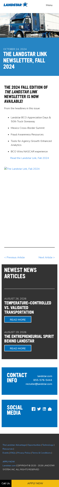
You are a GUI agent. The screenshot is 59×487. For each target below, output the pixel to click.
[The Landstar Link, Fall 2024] (29, 200)
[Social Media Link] (33, 410)
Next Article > (47, 257)
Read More (18, 320)
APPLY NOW (9, 461)
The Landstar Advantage (14, 445)
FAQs (13, 452)
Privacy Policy (24, 452)
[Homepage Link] (16, 6)
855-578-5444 (42, 380)
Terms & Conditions (41, 452)
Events (6, 452)
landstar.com (45, 376)
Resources (8, 448)
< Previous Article (14, 257)
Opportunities (34, 445)
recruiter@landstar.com (39, 384)
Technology (47, 445)
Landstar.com (9, 465)
